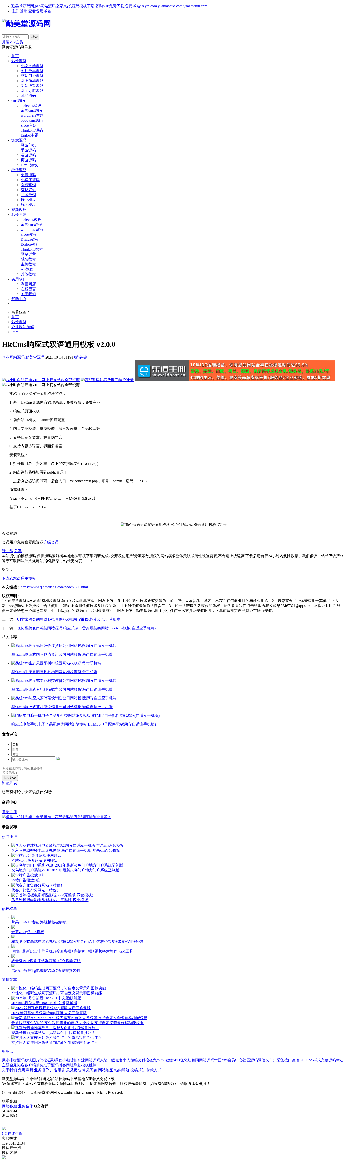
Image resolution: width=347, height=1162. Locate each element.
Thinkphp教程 (32, 249)
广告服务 (57, 1070)
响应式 (7, 578)
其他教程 (28, 274)
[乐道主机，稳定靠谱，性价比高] (235, 380)
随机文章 (9, 979)
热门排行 (9, 837)
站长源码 (18, 61)
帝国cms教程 (31, 224)
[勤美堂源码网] (26, 23)
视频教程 (18, 210)
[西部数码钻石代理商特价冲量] (107, 380)
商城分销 (28, 195)
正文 (15, 332)
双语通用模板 (24, 578)
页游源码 (28, 160)
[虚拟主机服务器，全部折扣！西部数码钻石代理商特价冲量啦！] (56, 817)
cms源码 (18, 100)
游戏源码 (18, 140)
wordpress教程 (32, 229)
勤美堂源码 (34, 357)
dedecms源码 (31, 105)
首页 (15, 56)
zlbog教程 (29, 234)
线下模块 (28, 205)
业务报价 (41, 1070)
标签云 (7, 1051)
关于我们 (28, 294)
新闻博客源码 (32, 86)
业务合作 (25, 1106)
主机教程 (28, 264)
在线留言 (28, 289)
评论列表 (9, 783)
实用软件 (18, 279)
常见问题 (89, 1070)
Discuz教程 (30, 239)
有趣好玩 (28, 190)
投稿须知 (137, 1070)
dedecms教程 (31, 220)
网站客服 (9, 1106)
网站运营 (28, 254)
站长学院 (18, 215)
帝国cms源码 (31, 110)
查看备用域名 (39, 11)
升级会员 (51, 542)
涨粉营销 (28, 185)
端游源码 (28, 155)
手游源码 (28, 150)
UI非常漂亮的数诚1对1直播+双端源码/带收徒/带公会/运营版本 (68, 619)
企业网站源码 (22, 327)
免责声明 (25, 1070)
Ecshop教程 (30, 244)
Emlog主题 (29, 135)
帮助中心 (18, 299)
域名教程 (28, 259)
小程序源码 (30, 180)
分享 (18, 551)
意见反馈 (73, 1070)
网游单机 (28, 145)
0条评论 (80, 357)
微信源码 (18, 170)
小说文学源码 (32, 66)
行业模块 (28, 200)
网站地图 (105, 1070)
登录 (23, 11)
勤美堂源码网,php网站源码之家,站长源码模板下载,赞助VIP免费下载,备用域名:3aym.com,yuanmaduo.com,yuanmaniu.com (109, 6)
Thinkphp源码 (32, 130)
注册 (15, 11)
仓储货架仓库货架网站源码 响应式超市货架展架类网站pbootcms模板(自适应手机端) (86, 628)
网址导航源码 (32, 91)
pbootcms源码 (32, 120)
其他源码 (28, 96)
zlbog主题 (29, 125)
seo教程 (27, 269)
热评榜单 (9, 909)
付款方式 (153, 1070)
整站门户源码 (32, 76)
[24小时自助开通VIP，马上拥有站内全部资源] (41, 380)
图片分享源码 (32, 71)
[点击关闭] (2, 1124)
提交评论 (10, 778)
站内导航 (121, 1070)
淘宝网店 (28, 284)
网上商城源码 (32, 81)
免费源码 (28, 175)
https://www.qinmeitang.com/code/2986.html (54, 587)
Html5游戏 (29, 165)
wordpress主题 (32, 115)
